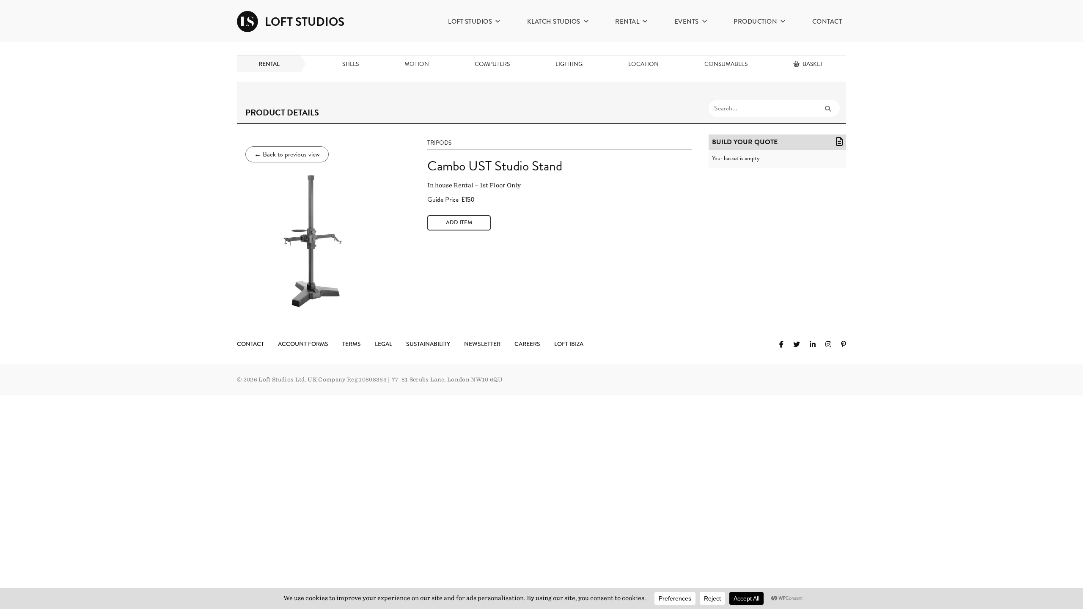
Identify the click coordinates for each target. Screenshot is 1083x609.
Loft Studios (470, 21)
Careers (527, 344)
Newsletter (482, 344)
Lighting (569, 64)
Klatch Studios (553, 21)
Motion (416, 64)
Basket (813, 64)
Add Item (459, 222)
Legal (383, 344)
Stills (350, 64)
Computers (492, 64)
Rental (627, 21)
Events (686, 21)
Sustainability (428, 344)
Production (755, 21)
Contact (827, 21)
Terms (351, 344)
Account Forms (303, 344)
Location (643, 64)
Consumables (726, 64)
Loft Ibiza (568, 344)
